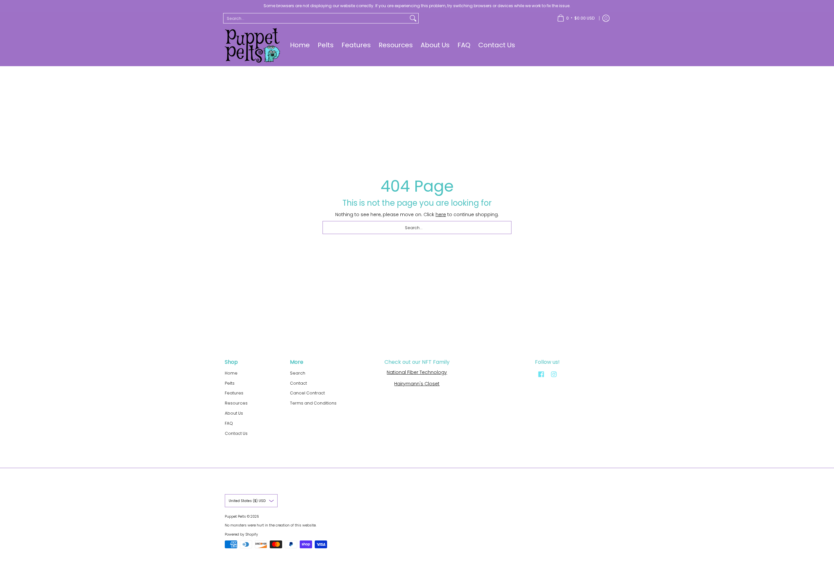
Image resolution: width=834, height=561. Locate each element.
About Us (234, 413)
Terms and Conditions (313, 403)
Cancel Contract (307, 393)
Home (231, 373)
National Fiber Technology (417, 372)
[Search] (413, 18)
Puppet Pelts (235, 516)
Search (297, 373)
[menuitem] (575, 18)
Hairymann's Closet (416, 383)
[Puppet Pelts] (252, 45)
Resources (236, 403)
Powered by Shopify (241, 534)
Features (234, 393)
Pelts (230, 383)
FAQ (229, 423)
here (441, 214)
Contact (298, 383)
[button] (541, 374)
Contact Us (236, 433)
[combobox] (315, 18)
